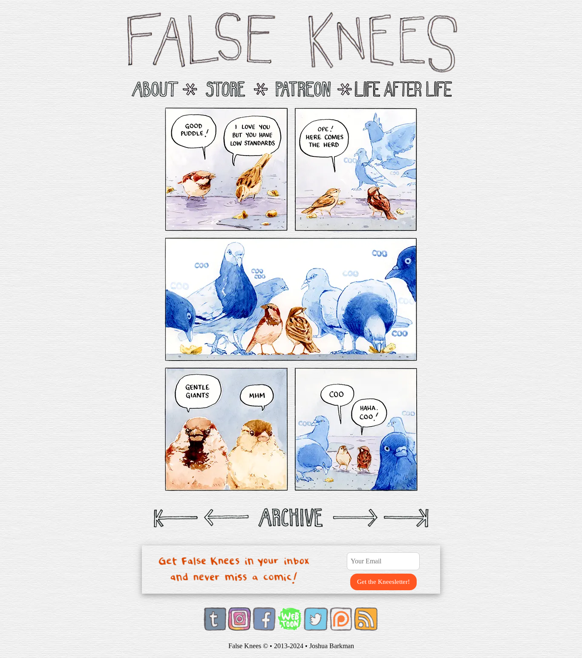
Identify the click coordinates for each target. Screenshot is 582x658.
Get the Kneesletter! (383, 581)
